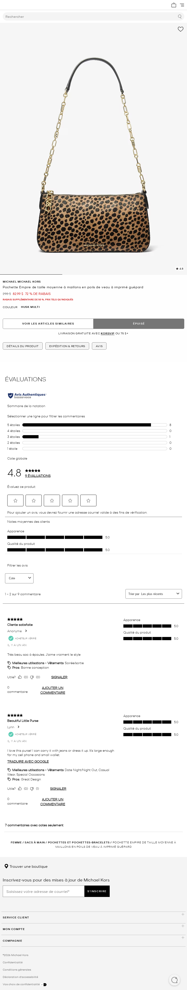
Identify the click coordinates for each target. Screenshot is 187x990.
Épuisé (139, 323)
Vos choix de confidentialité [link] (21, 984)
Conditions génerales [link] (17, 969)
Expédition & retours (67, 346)
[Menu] (182, 5)
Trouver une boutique (28, 866)
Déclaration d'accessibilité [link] (20, 977)
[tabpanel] (93, 149)
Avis (99, 346)
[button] (174, 980)
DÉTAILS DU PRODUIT (23, 346)
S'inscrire (97, 891)
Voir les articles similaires (48, 323)
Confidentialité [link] (13, 962)
